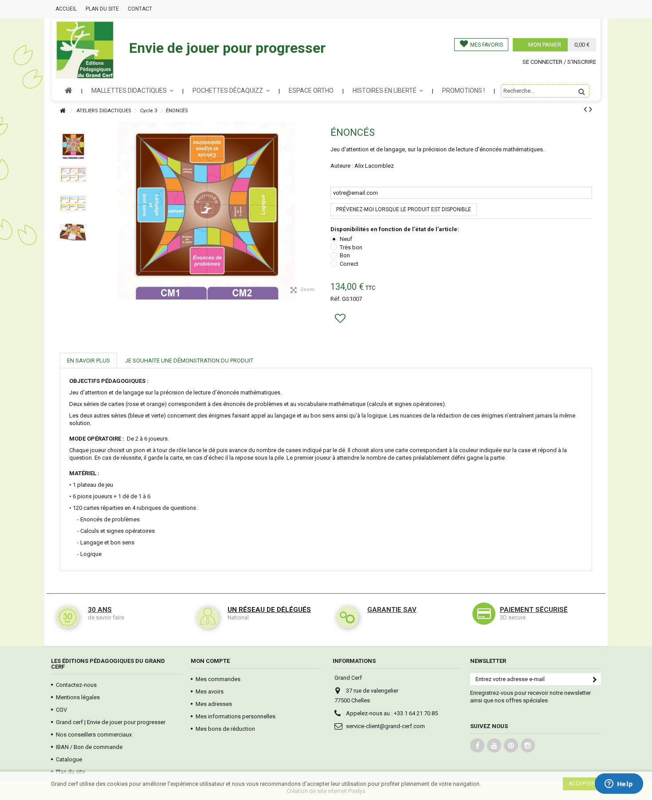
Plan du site (102, 9)
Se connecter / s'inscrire (559, 62)
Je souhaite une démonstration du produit (189, 360)
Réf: (335, 299)
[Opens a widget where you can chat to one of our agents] (618, 784)
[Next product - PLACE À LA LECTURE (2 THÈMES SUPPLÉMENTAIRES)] (590, 109)
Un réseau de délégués (269, 610)
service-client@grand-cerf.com (385, 726)
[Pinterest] (511, 745)
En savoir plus (88, 360)
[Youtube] (494, 745)
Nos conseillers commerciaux (94, 734)
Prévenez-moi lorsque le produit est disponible (403, 209)
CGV (61, 709)
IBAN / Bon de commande (89, 747)
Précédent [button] (92, 189)
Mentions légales (78, 697)
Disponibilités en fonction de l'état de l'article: (395, 229)
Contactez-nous (76, 685)
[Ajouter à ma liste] (341, 320)
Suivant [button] (320, 189)
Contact (140, 9)
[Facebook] (477, 745)
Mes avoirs (210, 691)
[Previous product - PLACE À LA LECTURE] (585, 109)
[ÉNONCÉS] (73, 145)
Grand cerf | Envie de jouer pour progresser (110, 722)
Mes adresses (214, 704)
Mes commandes (218, 679)
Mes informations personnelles (235, 716)
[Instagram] (528, 745)
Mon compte (210, 661)
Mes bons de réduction (225, 728)
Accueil (66, 9)
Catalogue (69, 759)
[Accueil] (62, 110)
